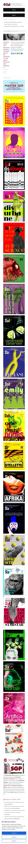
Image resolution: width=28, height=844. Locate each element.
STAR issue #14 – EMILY (18, 26)
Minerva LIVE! (21, 34)
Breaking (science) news (12, 799)
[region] (14, 831)
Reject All (14, 841)
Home (9, 31)
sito (11, 792)
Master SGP (7, 785)
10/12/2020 (5, 69)
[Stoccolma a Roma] (14, 4)
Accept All (14, 833)
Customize (14, 837)
